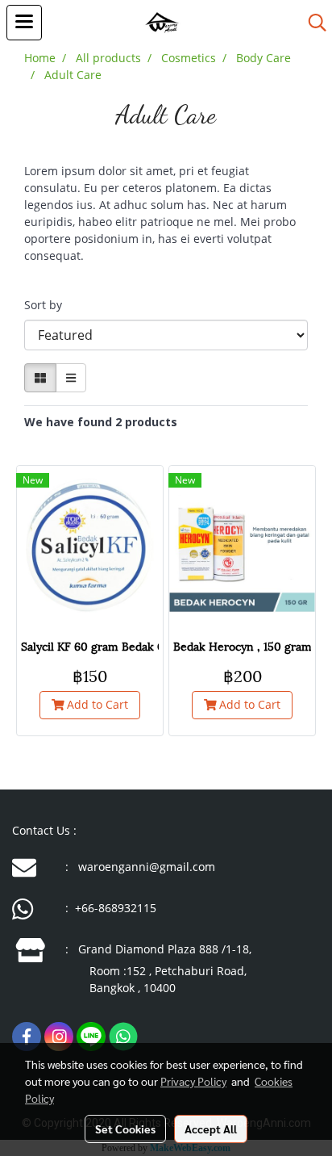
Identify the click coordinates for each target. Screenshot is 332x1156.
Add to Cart (96, 704)
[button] (312, 22)
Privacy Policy (193, 1081)
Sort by (48, 304)
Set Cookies (125, 1128)
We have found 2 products (100, 421)
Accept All (211, 1128)
